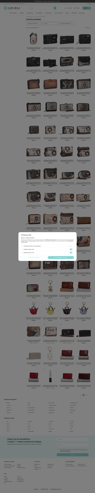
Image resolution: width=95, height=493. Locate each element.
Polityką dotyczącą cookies (50, 239)
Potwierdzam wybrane (34, 257)
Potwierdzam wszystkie (61, 257)
